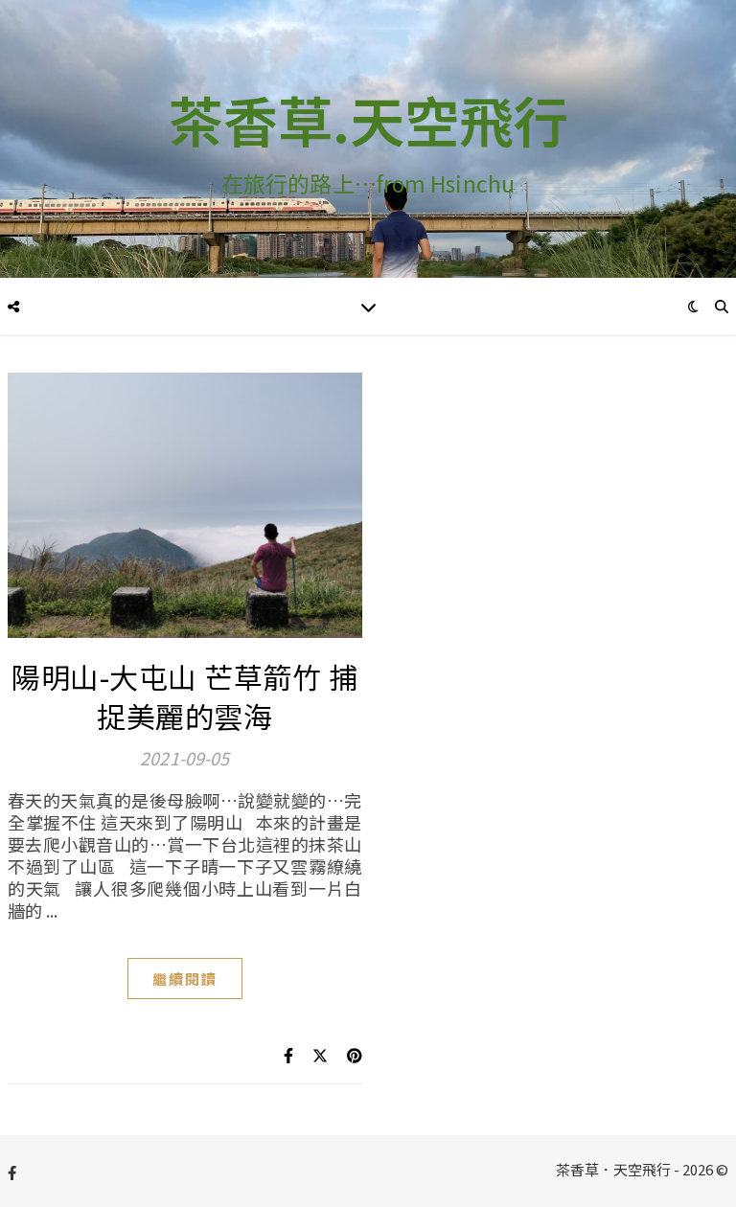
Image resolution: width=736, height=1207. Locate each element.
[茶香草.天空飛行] (368, 139)
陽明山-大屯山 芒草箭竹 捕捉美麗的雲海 (184, 696)
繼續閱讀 (185, 978)
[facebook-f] (12, 1172)
